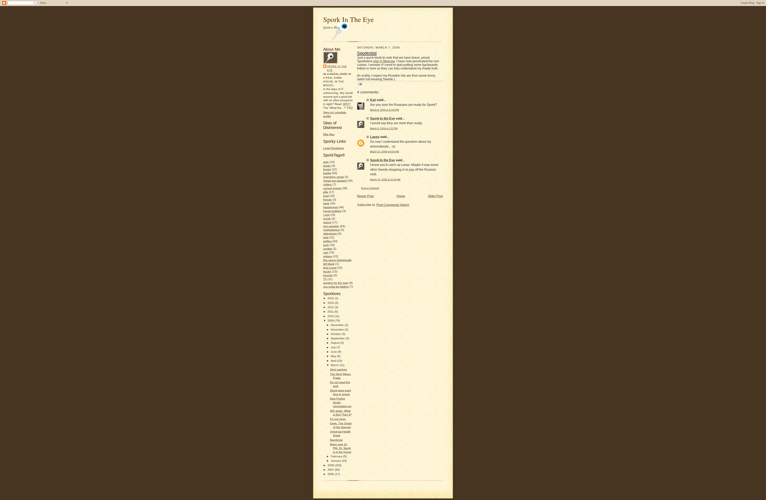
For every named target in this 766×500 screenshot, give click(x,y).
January (336, 460)
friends (327, 199)
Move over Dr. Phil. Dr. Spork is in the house (340, 448)
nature (327, 222)
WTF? (347, 104)
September (338, 338)
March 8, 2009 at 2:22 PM (384, 128)
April (334, 360)
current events (332, 188)
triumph (328, 275)
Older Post (435, 196)
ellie (325, 192)
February (337, 456)
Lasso (374, 137)
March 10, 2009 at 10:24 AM (385, 179)
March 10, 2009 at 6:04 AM (384, 151)
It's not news (338, 419)
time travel (329, 267)
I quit (326, 214)
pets (326, 237)
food (326, 195)
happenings (330, 207)
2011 (331, 311)
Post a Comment (370, 188)
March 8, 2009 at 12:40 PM (384, 110)
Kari (373, 100)
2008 (331, 465)
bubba (327, 173)
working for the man (335, 282)
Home (401, 196)
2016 (331, 298)
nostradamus (331, 229)
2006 (331, 474)
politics (327, 241)
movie (327, 218)
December (338, 325)
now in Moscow (384, 61)
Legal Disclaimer (333, 148)
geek (326, 203)
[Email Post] (359, 83)
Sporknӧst (336, 440)
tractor (327, 271)
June (334, 351)
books (327, 165)
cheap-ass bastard (335, 180)
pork (326, 245)
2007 (331, 469)
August (335, 342)
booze (327, 169)
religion (327, 256)
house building (332, 211)
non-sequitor (331, 226)
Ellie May (329, 134)
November (338, 329)
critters (327, 184)
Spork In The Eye (348, 19)
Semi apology (338, 369)
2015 (331, 302)
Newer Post (365, 196)
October (336, 334)
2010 (331, 316)
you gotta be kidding (336, 286)
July (334, 347)
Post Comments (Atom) (392, 205)
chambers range (333, 176)
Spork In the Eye (337, 68)
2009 (331, 320)
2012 (331, 307)
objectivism (330, 233)
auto (326, 161)
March (335, 365)
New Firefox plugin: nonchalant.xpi (340, 402)
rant (325, 252)
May (334, 356)
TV (325, 279)
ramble (327, 248)
